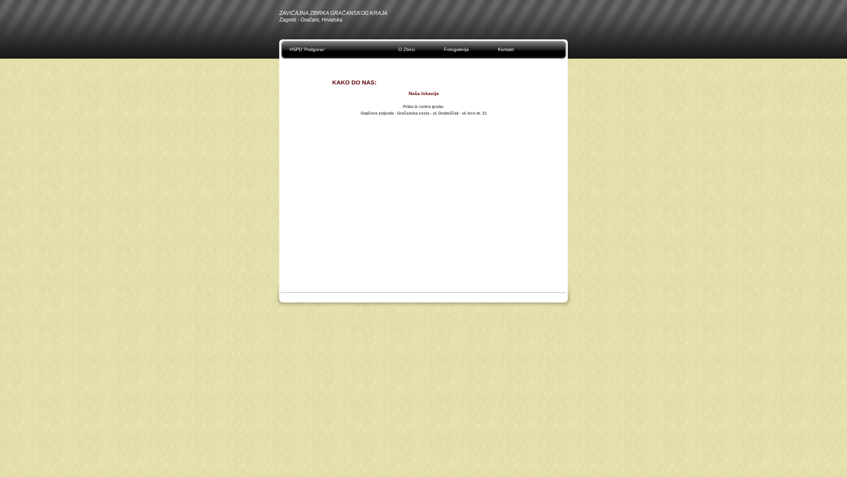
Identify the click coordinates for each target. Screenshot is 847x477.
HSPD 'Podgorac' (308, 49)
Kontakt (506, 49)
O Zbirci (406, 49)
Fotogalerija (456, 49)
